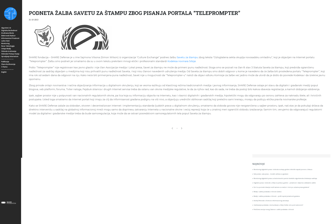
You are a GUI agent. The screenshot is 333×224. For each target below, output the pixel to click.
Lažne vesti (5, 41)
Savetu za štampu (187, 57)
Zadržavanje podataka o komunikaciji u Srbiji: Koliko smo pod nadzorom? (278, 205)
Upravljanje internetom (9, 56)
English (4, 72)
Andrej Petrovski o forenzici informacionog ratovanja (271, 201)
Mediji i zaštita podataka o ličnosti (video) (267, 192)
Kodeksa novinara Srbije (182, 61)
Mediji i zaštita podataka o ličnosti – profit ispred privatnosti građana (277, 196)
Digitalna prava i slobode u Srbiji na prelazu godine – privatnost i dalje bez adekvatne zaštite (285, 183)
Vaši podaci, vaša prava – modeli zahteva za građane (271, 174)
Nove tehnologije (8, 46)
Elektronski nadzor (8, 36)
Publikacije (5, 62)
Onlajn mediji (6, 49)
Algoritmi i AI (6, 28)
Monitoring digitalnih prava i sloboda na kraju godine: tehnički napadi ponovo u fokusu (283, 169)
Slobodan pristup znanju (10, 54)
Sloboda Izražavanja (8, 51)
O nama (4, 67)
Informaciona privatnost (10, 38)
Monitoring (5, 43)
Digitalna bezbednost (9, 30)
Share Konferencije (8, 64)
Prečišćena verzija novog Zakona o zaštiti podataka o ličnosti (274, 209)
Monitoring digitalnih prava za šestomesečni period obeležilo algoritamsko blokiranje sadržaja (285, 178)
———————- (7, 59)
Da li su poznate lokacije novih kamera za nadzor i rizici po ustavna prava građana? (281, 187)
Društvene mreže (7, 33)
